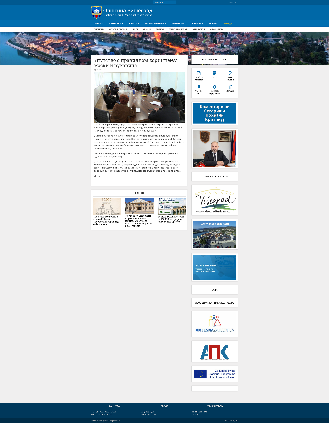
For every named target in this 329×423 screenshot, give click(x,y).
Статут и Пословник (178, 29)
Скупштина (177, 23)
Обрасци (147, 29)
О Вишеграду (115, 23)
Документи (99, 29)
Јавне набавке (199, 29)
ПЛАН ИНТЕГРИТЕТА (215, 176)
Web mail (116, 421)
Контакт (213, 23)
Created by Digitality (231, 421)
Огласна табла (216, 29)
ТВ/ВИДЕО (228, 23)
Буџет (135, 29)
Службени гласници (118, 29)
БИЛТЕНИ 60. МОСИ (214, 59)
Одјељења (196, 23)
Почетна (98, 23)
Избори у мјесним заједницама (214, 302)
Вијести (133, 23)
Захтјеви (160, 29)
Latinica (232, 2)
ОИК (214, 289)
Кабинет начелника (154, 23)
